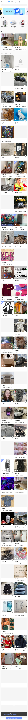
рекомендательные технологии (10, 714)
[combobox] (14, 5)
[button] (12, 46)
